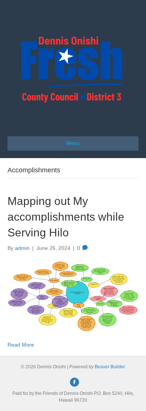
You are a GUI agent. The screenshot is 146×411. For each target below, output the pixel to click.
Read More (20, 345)
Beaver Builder (110, 366)
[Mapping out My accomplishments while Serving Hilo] (73, 296)
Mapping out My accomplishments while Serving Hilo (65, 217)
